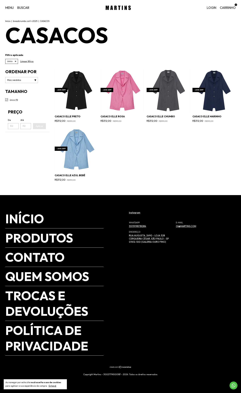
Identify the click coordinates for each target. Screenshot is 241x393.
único (10, 61)
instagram (134, 212)
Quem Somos (47, 276)
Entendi (52, 386)
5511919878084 (137, 226)
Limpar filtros (27, 61)
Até (22, 120)
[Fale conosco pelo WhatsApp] (233, 385)
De (9, 120)
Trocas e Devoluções (46, 303)
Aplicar (39, 126)
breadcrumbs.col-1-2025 (25, 21)
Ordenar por (21, 71)
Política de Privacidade (46, 338)
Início (7, 21)
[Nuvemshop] (121, 367)
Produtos (39, 238)
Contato (35, 257)
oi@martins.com (186, 226)
